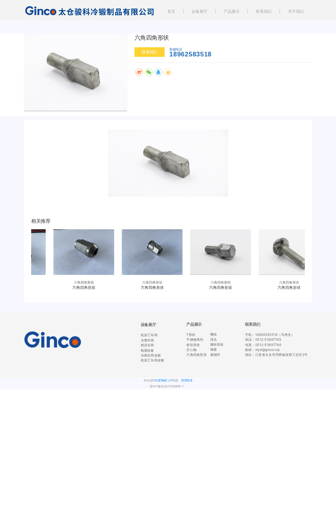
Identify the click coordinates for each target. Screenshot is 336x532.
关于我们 (296, 11)
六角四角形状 (196, 355)
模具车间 (147, 345)
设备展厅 (199, 11)
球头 (213, 339)
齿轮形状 (193, 344)
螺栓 (213, 334)
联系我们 (263, 11)
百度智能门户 (163, 380)
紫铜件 (215, 354)
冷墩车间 (147, 340)
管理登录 (187, 380)
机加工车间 (149, 335)
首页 (171, 11)
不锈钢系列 (194, 339)
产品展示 (231, 11)
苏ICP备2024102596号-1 (166, 386)
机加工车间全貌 (152, 360)
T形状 (190, 335)
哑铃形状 (217, 344)
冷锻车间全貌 (151, 355)
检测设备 (147, 350)
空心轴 (191, 350)
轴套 (213, 349)
